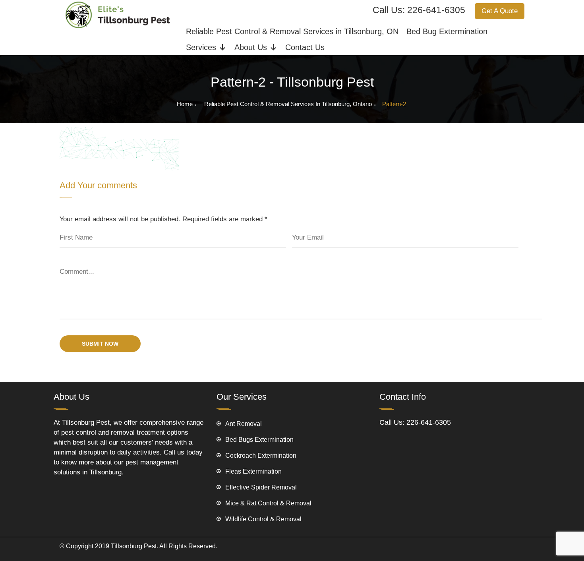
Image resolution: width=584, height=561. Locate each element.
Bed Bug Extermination (446, 31)
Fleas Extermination (253, 471)
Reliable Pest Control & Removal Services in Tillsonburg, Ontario (288, 104)
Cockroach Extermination (260, 455)
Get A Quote (500, 11)
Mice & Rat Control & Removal (268, 503)
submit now (100, 343)
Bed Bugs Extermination (259, 439)
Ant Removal (243, 423)
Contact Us (305, 47)
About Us (250, 47)
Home (185, 104)
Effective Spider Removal (261, 487)
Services (201, 47)
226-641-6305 (436, 10)
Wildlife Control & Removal (263, 519)
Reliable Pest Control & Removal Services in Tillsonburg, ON (292, 31)
